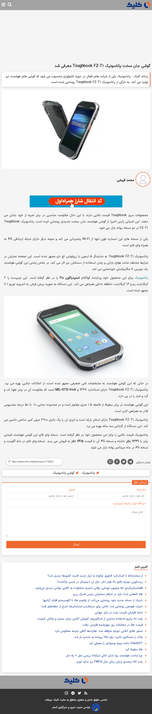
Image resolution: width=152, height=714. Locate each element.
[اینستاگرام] (66, 693)
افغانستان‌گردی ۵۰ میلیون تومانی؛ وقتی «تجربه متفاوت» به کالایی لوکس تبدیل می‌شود (89, 588)
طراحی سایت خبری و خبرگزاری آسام (71, 707)
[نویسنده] (143, 180)
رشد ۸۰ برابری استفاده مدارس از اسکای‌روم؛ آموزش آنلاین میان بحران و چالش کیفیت (90, 619)
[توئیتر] (124, 462)
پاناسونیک (141, 277)
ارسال (76, 544)
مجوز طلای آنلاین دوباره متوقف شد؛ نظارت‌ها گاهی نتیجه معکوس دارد (99, 631)
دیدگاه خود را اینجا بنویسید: (129, 503)
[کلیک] (138, 5)
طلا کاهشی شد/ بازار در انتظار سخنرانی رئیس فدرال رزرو (108, 594)
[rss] (85, 693)
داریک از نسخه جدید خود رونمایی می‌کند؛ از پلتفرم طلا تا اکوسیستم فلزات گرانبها (93, 600)
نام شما (141, 490)
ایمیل (71, 490)
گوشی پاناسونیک (64, 473)
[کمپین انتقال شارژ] (76, 201)
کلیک (56, 700)
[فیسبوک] (117, 462)
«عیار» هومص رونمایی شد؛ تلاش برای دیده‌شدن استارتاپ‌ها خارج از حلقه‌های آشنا (92, 606)
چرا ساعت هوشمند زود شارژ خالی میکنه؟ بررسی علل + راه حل (104, 655)
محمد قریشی (125, 180)
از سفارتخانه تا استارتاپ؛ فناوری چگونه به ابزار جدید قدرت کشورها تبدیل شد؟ (95, 576)
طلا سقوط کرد (134, 649)
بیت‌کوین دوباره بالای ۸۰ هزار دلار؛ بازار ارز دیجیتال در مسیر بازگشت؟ (100, 582)
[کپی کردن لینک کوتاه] (33, 461)
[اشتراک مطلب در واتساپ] (110, 461)
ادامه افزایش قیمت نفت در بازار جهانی (119, 612)
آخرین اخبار (141, 567)
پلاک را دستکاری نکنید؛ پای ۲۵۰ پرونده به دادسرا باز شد (108, 637)
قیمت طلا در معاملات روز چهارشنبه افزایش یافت (112, 625)
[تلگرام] (130, 462)
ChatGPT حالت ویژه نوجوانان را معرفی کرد (116, 643)
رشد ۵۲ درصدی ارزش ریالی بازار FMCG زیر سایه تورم (110, 662)
